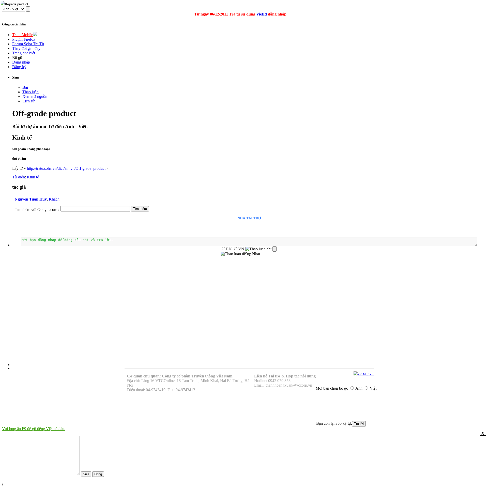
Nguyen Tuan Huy (31, 199)
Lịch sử (28, 101)
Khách (54, 199)
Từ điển (18, 177)
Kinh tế (33, 177)
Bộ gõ (17, 57)
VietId (261, 14)
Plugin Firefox (23, 39)
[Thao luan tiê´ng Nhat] (240, 254)
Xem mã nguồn (34, 96)
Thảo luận (30, 92)
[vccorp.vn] (364, 373)
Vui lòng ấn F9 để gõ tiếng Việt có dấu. (33, 428)
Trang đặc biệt (23, 53)
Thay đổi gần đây (26, 48)
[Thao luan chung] (261, 249)
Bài (25, 87)
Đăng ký (19, 67)
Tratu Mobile (22, 35)
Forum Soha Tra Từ (28, 44)
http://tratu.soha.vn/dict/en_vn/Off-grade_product (66, 168)
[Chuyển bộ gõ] (3, 3)
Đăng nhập (21, 62)
